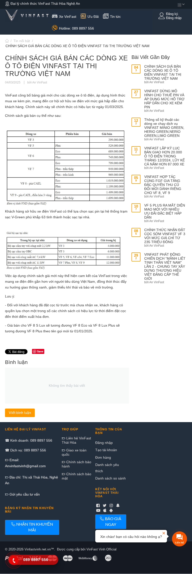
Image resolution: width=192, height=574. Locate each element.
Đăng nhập (104, 443)
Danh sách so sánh (110, 478)
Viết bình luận (20, 412)
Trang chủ (7, 40)
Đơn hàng (103, 457)
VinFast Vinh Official (101, 549)
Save (40, 351)
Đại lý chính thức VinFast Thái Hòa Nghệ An (45, 4)
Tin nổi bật (22, 41)
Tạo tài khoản (106, 450)
